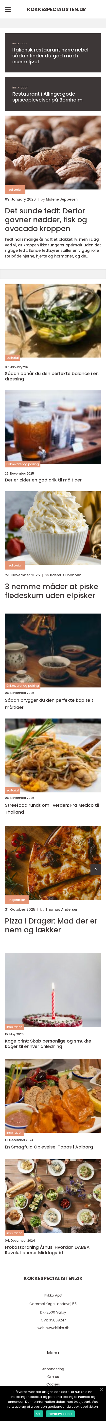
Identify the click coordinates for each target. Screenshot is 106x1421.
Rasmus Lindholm (65, 575)
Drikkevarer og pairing (22, 464)
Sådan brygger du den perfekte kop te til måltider (50, 703)
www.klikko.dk (57, 1327)
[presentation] (95, 869)
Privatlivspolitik (60, 1414)
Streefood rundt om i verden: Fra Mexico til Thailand (52, 808)
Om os (53, 1376)
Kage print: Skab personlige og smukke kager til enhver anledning (48, 1043)
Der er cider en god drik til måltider (43, 480)
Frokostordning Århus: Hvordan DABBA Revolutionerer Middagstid (47, 1250)
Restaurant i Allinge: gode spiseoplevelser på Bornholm (47, 97)
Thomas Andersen (61, 909)
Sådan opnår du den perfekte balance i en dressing (52, 376)
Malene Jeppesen (62, 199)
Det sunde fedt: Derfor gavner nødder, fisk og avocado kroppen (46, 219)
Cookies (53, 1384)
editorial (15, 190)
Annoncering (53, 1369)
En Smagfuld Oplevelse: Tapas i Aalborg (49, 1147)
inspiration (20, 43)
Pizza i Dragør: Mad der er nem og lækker (51, 925)
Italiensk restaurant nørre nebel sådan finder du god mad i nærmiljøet (50, 56)
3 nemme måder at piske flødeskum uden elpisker (51, 591)
